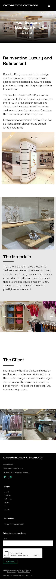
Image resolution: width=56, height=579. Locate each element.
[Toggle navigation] (49, 5)
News (6, 506)
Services (7, 495)
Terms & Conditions (24, 572)
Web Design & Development (11, 576)
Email (5, 539)
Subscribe (10, 562)
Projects (7, 502)
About (6, 492)
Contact (7, 509)
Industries (8, 499)
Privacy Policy (11, 572)
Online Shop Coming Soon (14, 524)
